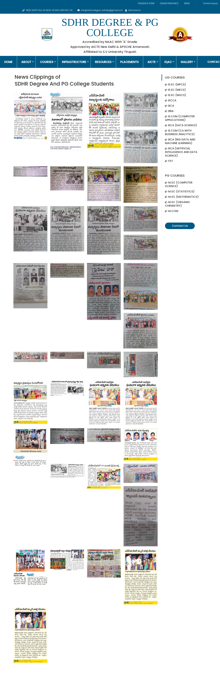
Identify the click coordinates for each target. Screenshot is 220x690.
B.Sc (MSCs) (177, 95)
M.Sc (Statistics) (181, 191)
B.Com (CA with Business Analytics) (180, 132)
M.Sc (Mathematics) (183, 197)
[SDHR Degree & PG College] (46, 34)
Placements (129, 62)
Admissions (134, 10)
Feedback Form (146, 3)
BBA (171, 111)
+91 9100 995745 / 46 (62, 10)
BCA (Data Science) (182, 125)
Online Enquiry (210, 3)
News (187, 3)
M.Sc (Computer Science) (178, 184)
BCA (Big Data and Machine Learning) (180, 141)
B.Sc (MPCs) (177, 84)
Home (8, 62)
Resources (103, 62)
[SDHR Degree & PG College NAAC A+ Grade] (180, 34)
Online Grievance (169, 3)
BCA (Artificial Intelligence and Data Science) (181, 152)
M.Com (173, 211)
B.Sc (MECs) (177, 90)
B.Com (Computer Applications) (180, 118)
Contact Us (180, 226)
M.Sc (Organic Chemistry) (177, 204)
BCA (171, 106)
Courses (46, 62)
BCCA (172, 100)
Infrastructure (74, 62)
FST (170, 161)
